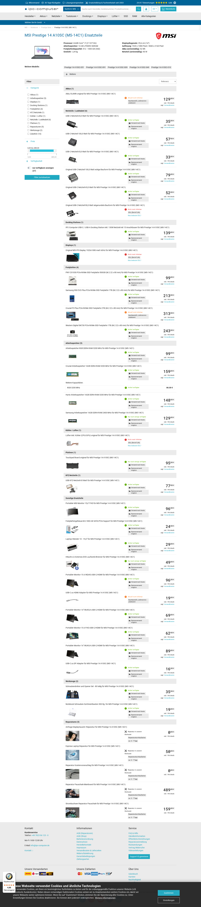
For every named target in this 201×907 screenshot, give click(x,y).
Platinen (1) (35, 123)
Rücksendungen (135, 845)
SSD (126, 16)
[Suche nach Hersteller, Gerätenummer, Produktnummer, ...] (138, 9)
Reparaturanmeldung (138, 842)
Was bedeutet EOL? (134, 215)
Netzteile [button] (56, 16)
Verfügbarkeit (36, 161)
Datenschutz (82, 842)
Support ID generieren (139, 856)
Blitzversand (33, 3)
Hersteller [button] (29, 16)
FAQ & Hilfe (133, 833)
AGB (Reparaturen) (85, 833)
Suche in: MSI (70, 9)
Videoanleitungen (136, 850)
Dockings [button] (86, 16)
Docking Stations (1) (38, 105)
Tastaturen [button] (71, 16)
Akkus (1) (34, 95)
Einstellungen (168, 900)
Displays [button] (101, 16)
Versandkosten (169, 105)
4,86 (154, 3)
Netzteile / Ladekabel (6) (40, 119)
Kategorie (35, 88)
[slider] (28, 151)
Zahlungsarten (83, 859)
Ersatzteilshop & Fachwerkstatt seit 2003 (106, 3)
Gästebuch (133, 874)
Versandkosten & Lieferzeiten (89, 850)
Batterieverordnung (85, 839)
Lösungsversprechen (74, 3)
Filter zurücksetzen (42, 177)
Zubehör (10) (35, 134)
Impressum (81, 848)
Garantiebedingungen (86, 856)
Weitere (72, 74)
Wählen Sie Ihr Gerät (33, 22)
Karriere (132, 877)
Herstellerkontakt (84, 845)
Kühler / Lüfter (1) (37, 116)
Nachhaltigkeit (135, 880)
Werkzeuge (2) (36, 130)
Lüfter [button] (115, 16)
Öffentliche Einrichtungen (139, 839)
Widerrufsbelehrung (85, 853)
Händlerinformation (137, 836)
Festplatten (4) (36, 109)
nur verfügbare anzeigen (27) (43, 169)
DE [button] (154, 9)
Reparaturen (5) (37, 127)
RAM (134, 16)
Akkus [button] (43, 16)
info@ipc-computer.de (40, 845)
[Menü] (13, 873)
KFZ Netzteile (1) (37, 112)
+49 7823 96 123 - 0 (40, 835)
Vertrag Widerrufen (137, 848)
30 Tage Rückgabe (52, 3)
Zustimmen (169, 893)
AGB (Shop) (82, 836)
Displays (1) (35, 102)
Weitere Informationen (105, 898)
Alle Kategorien (148, 16)
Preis (33, 141)
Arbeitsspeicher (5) (38, 98)
